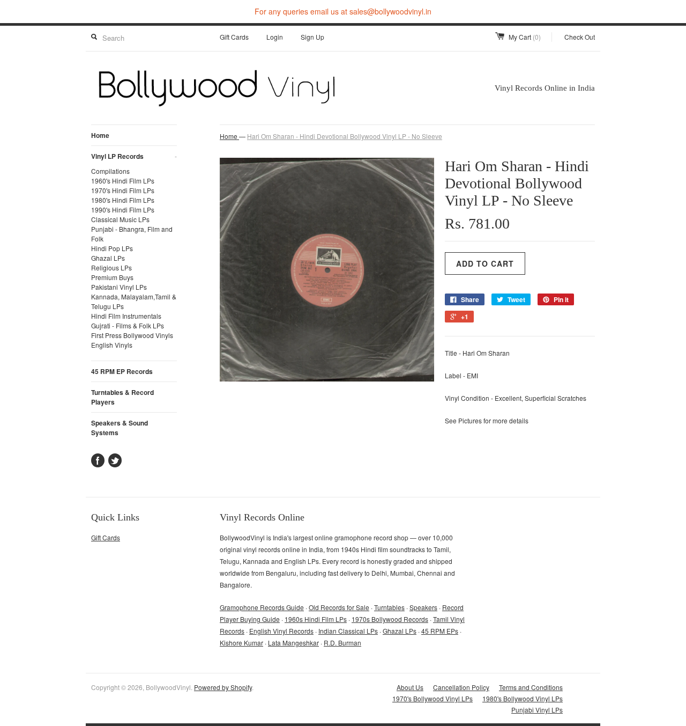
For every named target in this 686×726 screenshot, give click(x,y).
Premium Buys (112, 277)
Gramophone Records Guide (262, 607)
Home (100, 135)
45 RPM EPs (439, 630)
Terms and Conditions (531, 687)
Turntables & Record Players (122, 397)
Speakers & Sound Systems (119, 427)
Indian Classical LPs (348, 630)
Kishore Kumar (241, 642)
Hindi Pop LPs (112, 248)
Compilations (110, 170)
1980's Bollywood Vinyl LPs (522, 698)
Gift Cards (234, 36)
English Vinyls (111, 344)
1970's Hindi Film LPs (122, 190)
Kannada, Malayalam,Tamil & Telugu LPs (133, 301)
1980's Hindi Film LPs (122, 199)
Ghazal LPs (108, 257)
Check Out (579, 36)
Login (274, 36)
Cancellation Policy (461, 687)
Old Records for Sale (339, 607)
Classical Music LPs (120, 219)
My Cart (525, 36)
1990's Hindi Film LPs (122, 209)
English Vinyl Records (281, 630)
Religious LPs (111, 267)
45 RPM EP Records (122, 371)
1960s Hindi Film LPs (316, 619)
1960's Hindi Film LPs (122, 180)
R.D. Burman (342, 642)
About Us (410, 687)
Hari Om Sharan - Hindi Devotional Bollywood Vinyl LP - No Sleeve (344, 136)
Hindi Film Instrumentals (126, 315)
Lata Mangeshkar (293, 642)
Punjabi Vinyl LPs (537, 709)
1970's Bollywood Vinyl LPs (432, 698)
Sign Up (312, 36)
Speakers (423, 607)
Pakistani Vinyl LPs (119, 286)
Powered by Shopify (223, 687)
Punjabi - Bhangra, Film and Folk (132, 233)
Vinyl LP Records (134, 156)
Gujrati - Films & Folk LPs (127, 325)
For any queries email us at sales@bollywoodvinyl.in (343, 11)
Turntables (389, 607)
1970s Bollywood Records (390, 619)
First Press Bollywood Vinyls (132, 335)
